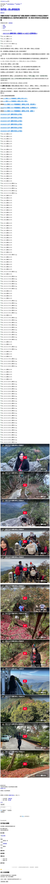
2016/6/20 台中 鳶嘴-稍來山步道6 (11, 131)
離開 (7, 881)
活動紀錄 (10, 798)
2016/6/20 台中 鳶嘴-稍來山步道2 (11, 117)
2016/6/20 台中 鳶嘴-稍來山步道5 (11, 127)
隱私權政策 (32, 867)
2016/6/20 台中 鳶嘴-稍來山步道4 (11, 124)
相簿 (4, 25)
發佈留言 (2, 811)
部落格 (4, 26)
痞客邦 (10, 795)
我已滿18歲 (3, 881)
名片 (4, 28)
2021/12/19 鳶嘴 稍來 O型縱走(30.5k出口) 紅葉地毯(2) (20, 33)
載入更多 (2, 804)
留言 (13, 795)
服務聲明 (36, 867)
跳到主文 (2, 12)
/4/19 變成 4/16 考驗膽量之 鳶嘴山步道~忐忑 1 (15, 98)
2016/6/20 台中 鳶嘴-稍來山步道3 (11, 121)
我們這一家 (2, 788)
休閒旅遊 (10, 23)
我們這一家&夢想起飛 (10, 9)
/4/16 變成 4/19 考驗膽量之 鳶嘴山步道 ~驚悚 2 (15, 101)
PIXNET (16, 867)
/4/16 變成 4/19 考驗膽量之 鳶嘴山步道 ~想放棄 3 (20, 104)
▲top (1, 802)
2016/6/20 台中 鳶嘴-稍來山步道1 (11, 114)
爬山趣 (9, 800)
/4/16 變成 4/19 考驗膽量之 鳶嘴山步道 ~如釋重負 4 (20, 108)
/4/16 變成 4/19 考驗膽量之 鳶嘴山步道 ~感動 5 (19, 111)
